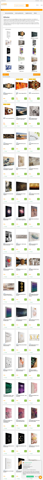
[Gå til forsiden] (4, 13)
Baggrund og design (34, 38)
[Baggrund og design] (34, 34)
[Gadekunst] (9, 59)
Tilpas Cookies (37, 476)
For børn (34, 54)
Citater (8, 54)
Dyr (21, 54)
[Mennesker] (9, 67)
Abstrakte (21, 38)
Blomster (21, 46)
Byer (34, 46)
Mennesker (8, 71)
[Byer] (34, 42)
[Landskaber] (34, 59)
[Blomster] (21, 42)
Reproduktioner (34, 71)
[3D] (9, 34)
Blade (9, 46)
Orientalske (21, 71)
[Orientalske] (21, 67)
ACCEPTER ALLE (30, 476)
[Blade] (9, 42)
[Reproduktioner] (34, 67)
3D (8, 38)
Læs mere (24, 474)
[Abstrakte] (21, 34)
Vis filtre (4, 74)
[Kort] (21, 59)
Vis (12, 98)
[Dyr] (21, 51)
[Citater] (9, 51)
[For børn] (34, 51)
